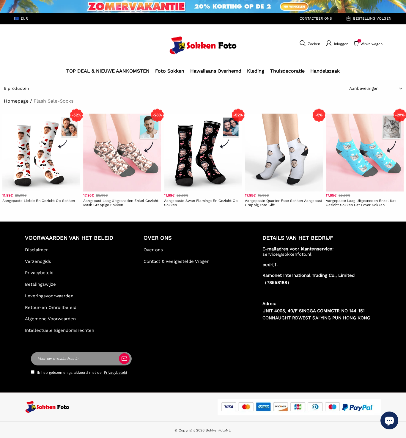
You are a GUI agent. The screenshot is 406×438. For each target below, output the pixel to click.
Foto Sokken (169, 71)
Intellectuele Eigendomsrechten (59, 330)
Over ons (153, 249)
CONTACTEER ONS (316, 18)
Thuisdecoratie (287, 71)
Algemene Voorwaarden (50, 318)
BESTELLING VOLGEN (372, 18)
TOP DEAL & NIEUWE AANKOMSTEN (108, 71)
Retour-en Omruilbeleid (50, 307)
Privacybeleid (39, 272)
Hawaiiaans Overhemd (215, 71)
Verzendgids (38, 261)
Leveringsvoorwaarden (49, 296)
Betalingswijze (40, 284)
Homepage (16, 101)
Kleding (255, 71)
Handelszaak (325, 71)
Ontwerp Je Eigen (41, 213)
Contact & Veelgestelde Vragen (177, 261)
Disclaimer (36, 249)
